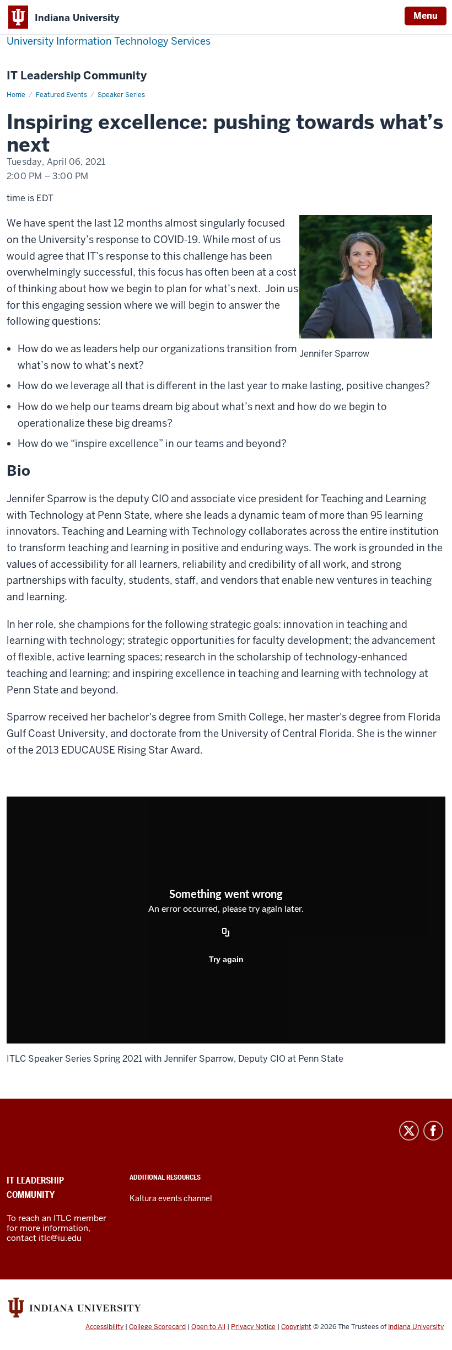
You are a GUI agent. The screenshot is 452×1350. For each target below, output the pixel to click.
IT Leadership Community (77, 75)
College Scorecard (157, 1326)
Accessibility (104, 1326)
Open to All (208, 1326)
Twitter (409, 1131)
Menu (425, 15)
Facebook (433, 1131)
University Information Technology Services (109, 41)
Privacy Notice (253, 1326)
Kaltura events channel (171, 1198)
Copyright (296, 1326)
